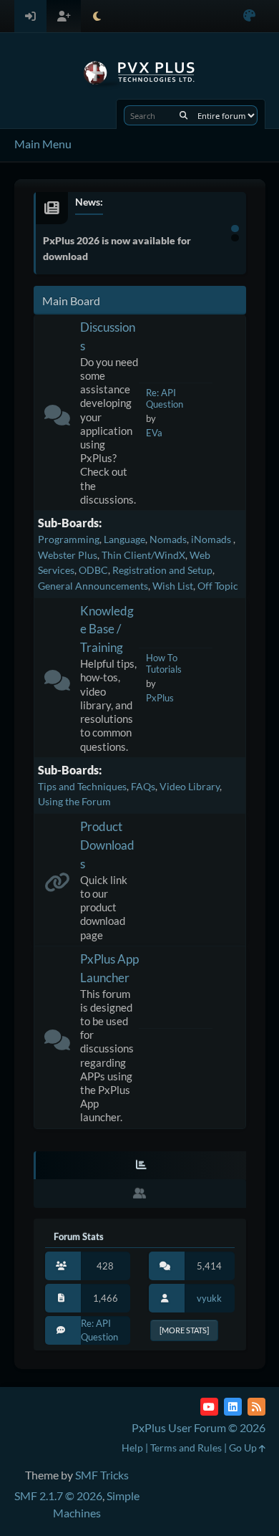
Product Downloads (107, 845)
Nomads (168, 539)
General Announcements (93, 586)
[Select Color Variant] (249, 16)
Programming (68, 539)
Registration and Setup (162, 570)
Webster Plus (67, 555)
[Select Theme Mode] (97, 16)
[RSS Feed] (256, 1407)
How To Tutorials (164, 664)
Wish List (172, 586)
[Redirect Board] (57, 885)
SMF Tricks (102, 1475)
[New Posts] (57, 418)
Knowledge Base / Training (107, 629)
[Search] (183, 115)
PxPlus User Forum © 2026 (198, 1427)
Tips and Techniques (82, 786)
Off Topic (217, 586)
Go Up (244, 1447)
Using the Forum (74, 801)
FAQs (143, 786)
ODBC (93, 570)
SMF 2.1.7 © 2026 (58, 1495)
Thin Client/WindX (143, 555)
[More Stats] (184, 1330)
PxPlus (160, 698)
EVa (154, 432)
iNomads (212, 539)
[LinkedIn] (233, 1407)
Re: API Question (164, 399)
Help (132, 1447)
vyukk (209, 1298)
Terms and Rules (186, 1447)
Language (124, 539)
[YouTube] (209, 1407)
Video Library (190, 786)
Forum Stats (79, 1236)
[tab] (140, 1165)
